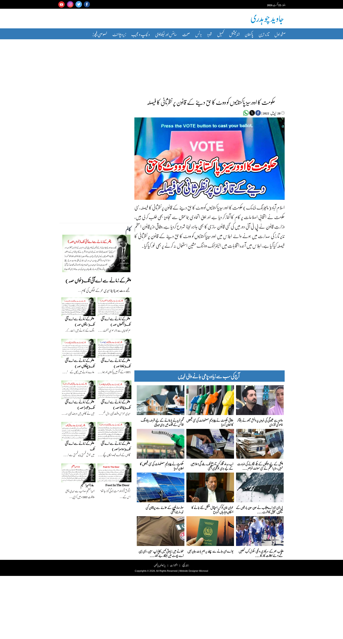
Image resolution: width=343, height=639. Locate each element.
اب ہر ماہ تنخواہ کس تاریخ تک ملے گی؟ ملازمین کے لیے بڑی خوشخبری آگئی (212, 466)
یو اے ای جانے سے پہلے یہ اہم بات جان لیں (210, 551)
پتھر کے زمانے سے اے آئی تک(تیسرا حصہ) (79, 404)
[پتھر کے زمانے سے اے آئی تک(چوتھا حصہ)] (114, 391)
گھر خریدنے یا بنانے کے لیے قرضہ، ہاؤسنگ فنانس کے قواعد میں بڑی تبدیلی (162, 422)
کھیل (220, 34)
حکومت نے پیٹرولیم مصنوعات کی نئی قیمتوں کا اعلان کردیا (162, 466)
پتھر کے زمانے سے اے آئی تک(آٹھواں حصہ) (115, 321)
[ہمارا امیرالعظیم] (78, 474)
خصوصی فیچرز (99, 34)
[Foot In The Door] (114, 474)
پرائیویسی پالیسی (160, 565)
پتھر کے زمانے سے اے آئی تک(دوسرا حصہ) (115, 446)
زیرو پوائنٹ (119, 34)
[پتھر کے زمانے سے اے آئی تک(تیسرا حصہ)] (78, 391)
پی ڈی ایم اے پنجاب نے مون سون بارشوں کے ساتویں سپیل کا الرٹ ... (259, 509)
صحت (186, 34)
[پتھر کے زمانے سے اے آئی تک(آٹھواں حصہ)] (114, 308)
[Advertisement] (171, 66)
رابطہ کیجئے (185, 565)
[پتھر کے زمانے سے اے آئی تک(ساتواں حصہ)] (78, 308)
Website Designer (188, 571)
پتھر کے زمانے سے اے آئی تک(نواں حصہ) (98, 280)
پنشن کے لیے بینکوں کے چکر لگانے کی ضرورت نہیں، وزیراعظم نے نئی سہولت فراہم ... (260, 466)
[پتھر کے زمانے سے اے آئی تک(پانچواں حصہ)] (78, 349)
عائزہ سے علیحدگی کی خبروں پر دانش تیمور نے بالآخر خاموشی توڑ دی (260, 422)
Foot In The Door (117, 485)
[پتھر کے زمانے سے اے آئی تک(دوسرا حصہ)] (114, 432)
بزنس (198, 34)
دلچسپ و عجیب (140, 34)
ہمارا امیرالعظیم (87, 485)
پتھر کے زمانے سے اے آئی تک (79, 446)
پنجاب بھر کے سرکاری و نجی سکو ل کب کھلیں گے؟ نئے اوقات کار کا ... (261, 553)
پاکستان (249, 34)
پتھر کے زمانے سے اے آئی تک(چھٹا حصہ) (115, 363)
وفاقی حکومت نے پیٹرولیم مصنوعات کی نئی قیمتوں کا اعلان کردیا (209, 422)
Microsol (203, 571)
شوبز (209, 34)
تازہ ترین (263, 34)
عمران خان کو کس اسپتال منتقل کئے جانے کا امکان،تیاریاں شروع (212, 509)
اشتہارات (174, 565)
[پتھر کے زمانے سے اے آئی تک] (78, 432)
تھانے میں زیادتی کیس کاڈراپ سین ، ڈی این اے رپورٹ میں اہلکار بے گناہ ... (161, 553)
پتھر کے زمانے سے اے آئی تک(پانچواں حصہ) (79, 363)
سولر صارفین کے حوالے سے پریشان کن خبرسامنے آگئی (164, 509)
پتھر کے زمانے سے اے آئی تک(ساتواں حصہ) (79, 321)
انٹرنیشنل (234, 34)
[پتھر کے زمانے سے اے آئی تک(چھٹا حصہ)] (114, 349)
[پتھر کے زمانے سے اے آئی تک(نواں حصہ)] (96, 255)
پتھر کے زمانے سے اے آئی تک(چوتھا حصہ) (115, 404)
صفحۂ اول (280, 34)
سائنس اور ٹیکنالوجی (166, 34)
